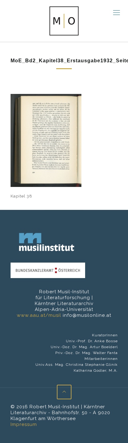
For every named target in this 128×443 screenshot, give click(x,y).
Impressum (24, 424)
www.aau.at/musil (39, 315)
